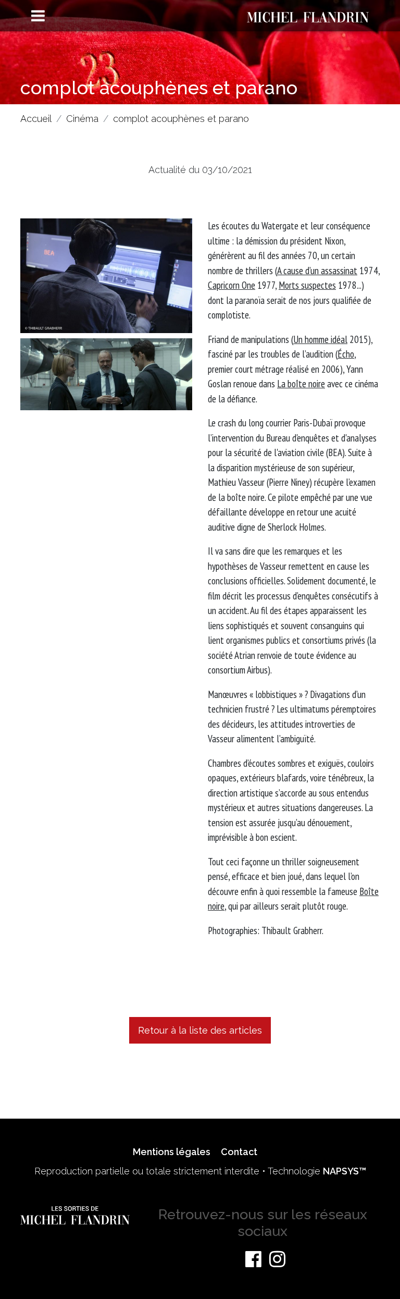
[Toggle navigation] (38, 16)
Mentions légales (171, 1151)
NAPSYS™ (344, 1171)
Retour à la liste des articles (200, 1030)
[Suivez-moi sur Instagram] (277, 1259)
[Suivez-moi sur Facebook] (253, 1259)
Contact (239, 1151)
